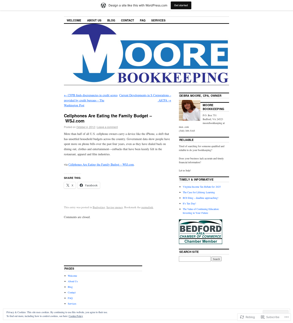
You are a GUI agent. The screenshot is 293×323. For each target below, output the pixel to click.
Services (158, 20)
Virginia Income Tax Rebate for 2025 (202, 186)
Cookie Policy (76, 316)
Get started (181, 5)
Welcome (74, 20)
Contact (127, 20)
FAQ (142, 20)
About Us (94, 20)
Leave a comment (107, 127)
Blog (111, 20)
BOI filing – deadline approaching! (200, 197)
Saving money (114, 207)
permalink (147, 207)
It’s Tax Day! (189, 203)
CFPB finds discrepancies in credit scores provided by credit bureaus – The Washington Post (91, 100)
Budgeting (99, 207)
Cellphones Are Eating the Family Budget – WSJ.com (101, 164)
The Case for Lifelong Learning (199, 192)
